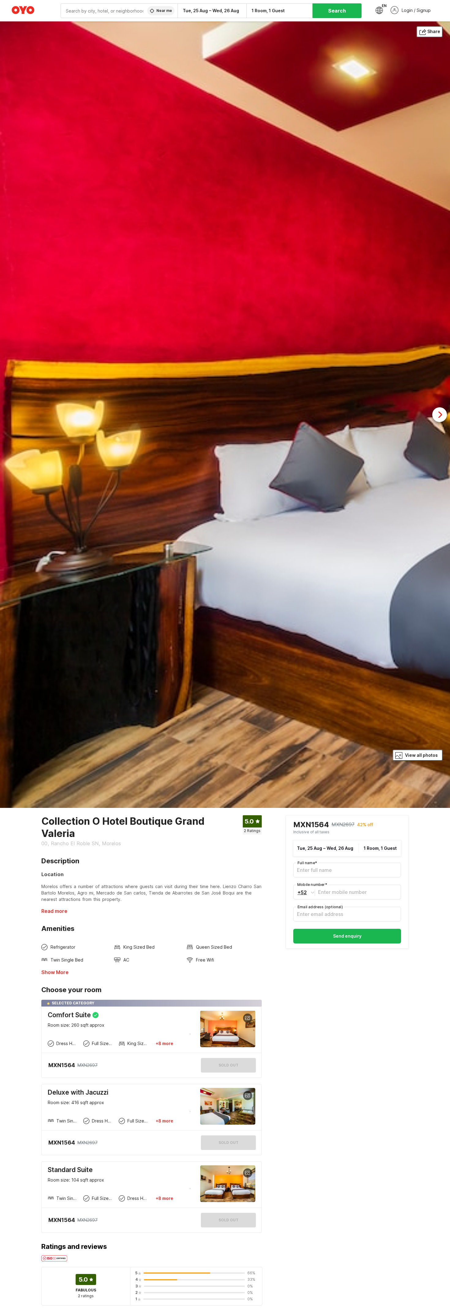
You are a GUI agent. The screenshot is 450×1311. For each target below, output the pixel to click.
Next (439, 414)
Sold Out (228, 1142)
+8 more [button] (164, 1043)
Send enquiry (347, 936)
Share (433, 31)
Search (337, 11)
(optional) (320, 907)
